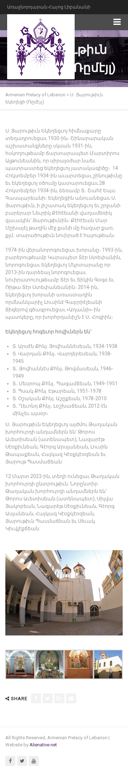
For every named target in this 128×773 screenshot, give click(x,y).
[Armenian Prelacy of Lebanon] (41, 46)
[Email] (71, 698)
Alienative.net (43, 744)
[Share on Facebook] (36, 698)
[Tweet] (48, 698)
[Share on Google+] (59, 698)
